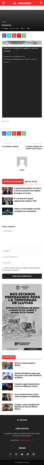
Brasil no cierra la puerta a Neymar (25, 364)
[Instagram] (16, 454)
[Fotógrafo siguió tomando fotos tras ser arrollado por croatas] (7, 386)
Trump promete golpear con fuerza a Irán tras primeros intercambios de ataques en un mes (27, 190)
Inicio (2, 8)
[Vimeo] (28, 454)
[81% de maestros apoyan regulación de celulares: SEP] (7, 201)
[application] (22, 82)
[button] (41, 3)
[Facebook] (10, 454)
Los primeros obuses (10, 146)
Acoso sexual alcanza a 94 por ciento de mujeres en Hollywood (27, 395)
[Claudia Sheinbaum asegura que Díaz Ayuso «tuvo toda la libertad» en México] (7, 376)
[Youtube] (33, 454)
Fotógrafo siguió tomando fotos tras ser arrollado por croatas (27, 385)
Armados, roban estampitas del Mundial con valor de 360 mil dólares (27, 406)
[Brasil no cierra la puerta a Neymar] (7, 365)
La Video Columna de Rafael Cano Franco (33, 147)
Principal (9, 8)
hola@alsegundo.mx (27, 440)
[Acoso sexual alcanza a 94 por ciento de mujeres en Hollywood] (7, 397)
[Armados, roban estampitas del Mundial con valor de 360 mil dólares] (7, 407)
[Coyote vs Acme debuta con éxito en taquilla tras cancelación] (7, 211)
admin (6, 28)
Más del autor (31, 182)
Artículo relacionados (12, 182)
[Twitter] (22, 454)
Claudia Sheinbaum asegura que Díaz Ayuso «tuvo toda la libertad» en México (28, 375)
